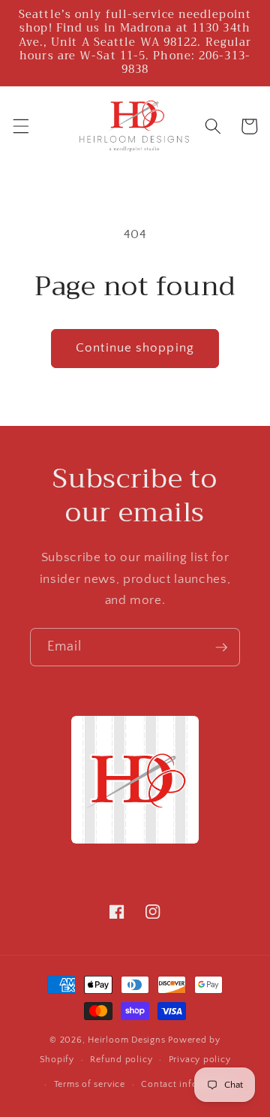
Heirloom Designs (126, 1040)
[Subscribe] (221, 647)
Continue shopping (135, 348)
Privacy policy (200, 1059)
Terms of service (89, 1084)
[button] (20, 126)
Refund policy (121, 1059)
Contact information (186, 1084)
